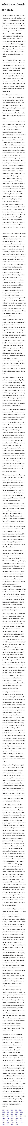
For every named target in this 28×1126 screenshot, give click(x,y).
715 (3, 1114)
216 (3, 1120)
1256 (21, 1114)
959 (20, 1120)
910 (16, 1110)
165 (12, 1120)
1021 (20, 1110)
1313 (17, 1112)
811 (25, 1116)
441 (7, 1120)
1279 (4, 1112)
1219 (17, 1118)
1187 (17, 1122)
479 (7, 1110)
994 (3, 1122)
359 (12, 1118)
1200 (8, 1116)
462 (8, 1118)
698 (12, 1124)
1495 (16, 1114)
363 (8, 1112)
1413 (4, 1118)
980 (12, 1112)
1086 (12, 1122)
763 (16, 1116)
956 (3, 1116)
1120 (22, 1122)
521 (12, 1110)
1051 (21, 1112)
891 (7, 1114)
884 (12, 1114)
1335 (8, 1124)
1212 (8, 1122)
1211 (17, 1124)
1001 (16, 1120)
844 (12, 1116)
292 (3, 1124)
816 (3, 1110)
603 (21, 1118)
